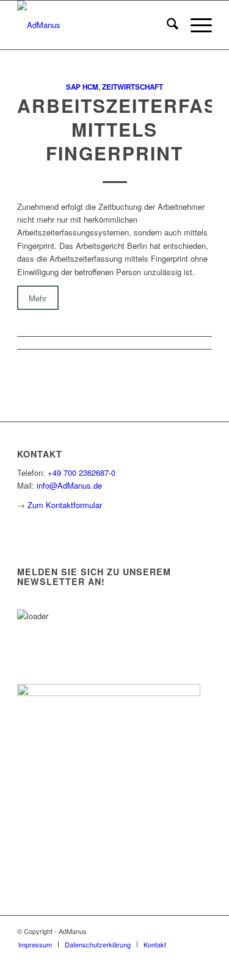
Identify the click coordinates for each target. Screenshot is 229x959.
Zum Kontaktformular (64, 505)
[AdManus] (95, 25)
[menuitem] (166, 25)
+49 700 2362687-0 (81, 472)
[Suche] (166, 25)
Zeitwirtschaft (132, 87)
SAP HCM (82, 87)
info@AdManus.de (69, 485)
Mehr (37, 297)
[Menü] (195, 25)
